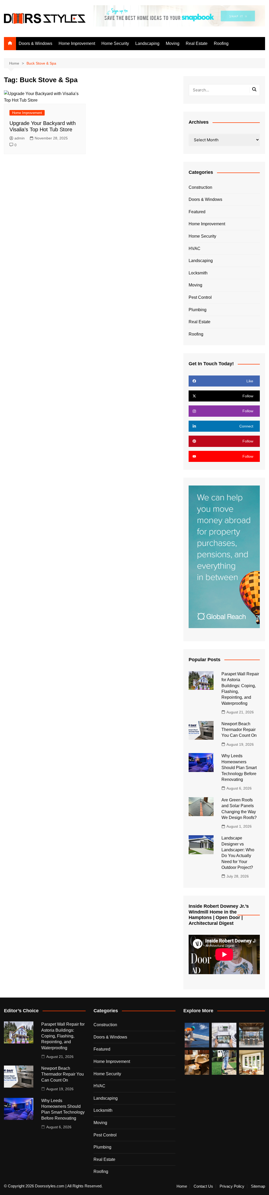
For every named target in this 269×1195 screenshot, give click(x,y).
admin (19, 138)
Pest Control (200, 297)
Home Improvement (77, 43)
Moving (172, 43)
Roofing (221, 43)
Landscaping (147, 43)
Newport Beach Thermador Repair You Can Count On (239, 730)
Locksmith (198, 273)
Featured (197, 212)
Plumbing (197, 309)
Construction (200, 187)
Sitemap (258, 1186)
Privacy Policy (232, 1186)
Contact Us (203, 1186)
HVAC (194, 248)
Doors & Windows (35, 43)
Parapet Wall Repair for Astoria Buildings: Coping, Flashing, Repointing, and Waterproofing (63, 1036)
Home (182, 1186)
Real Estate (197, 43)
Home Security (115, 43)
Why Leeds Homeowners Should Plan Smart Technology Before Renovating (239, 768)
